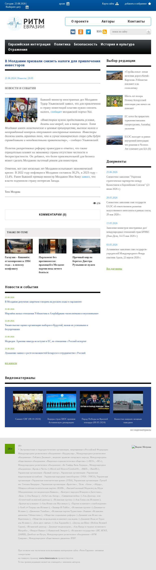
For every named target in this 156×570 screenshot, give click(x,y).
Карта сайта (108, 3)
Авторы (108, 21)
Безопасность (85, 44)
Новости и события (20, 88)
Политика (62, 44)
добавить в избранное (136, 3)
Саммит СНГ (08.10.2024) (28, 419)
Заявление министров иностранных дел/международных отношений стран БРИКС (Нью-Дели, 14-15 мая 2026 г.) (128, 231)
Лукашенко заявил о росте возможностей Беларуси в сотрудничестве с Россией (45, 353)
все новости (11, 363)
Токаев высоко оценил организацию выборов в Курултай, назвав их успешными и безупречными (46, 327)
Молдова (15, 191)
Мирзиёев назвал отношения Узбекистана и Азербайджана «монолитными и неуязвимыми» (52, 313)
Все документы (114, 268)
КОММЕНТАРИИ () (52, 214)
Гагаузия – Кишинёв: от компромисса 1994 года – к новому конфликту (17, 263)
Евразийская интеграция (29, 44)
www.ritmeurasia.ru (48, 558)
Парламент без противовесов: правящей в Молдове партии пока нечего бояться (51, 265)
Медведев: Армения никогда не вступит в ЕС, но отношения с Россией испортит (45, 341)
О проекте (80, 21)
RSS (100, 31)
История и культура (117, 44)
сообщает (56, 111)
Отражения (17, 49)
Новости (22, 78)
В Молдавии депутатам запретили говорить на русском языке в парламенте (43, 301)
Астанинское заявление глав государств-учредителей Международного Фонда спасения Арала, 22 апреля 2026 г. (126, 253)
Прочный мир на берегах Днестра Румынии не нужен (84, 261)
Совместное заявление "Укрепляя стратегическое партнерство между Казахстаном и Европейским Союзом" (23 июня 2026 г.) (128, 182)
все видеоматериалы (140, 429)
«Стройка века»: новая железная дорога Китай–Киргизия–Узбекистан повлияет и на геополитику (137, 79)
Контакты (136, 21)
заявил (86, 176)
